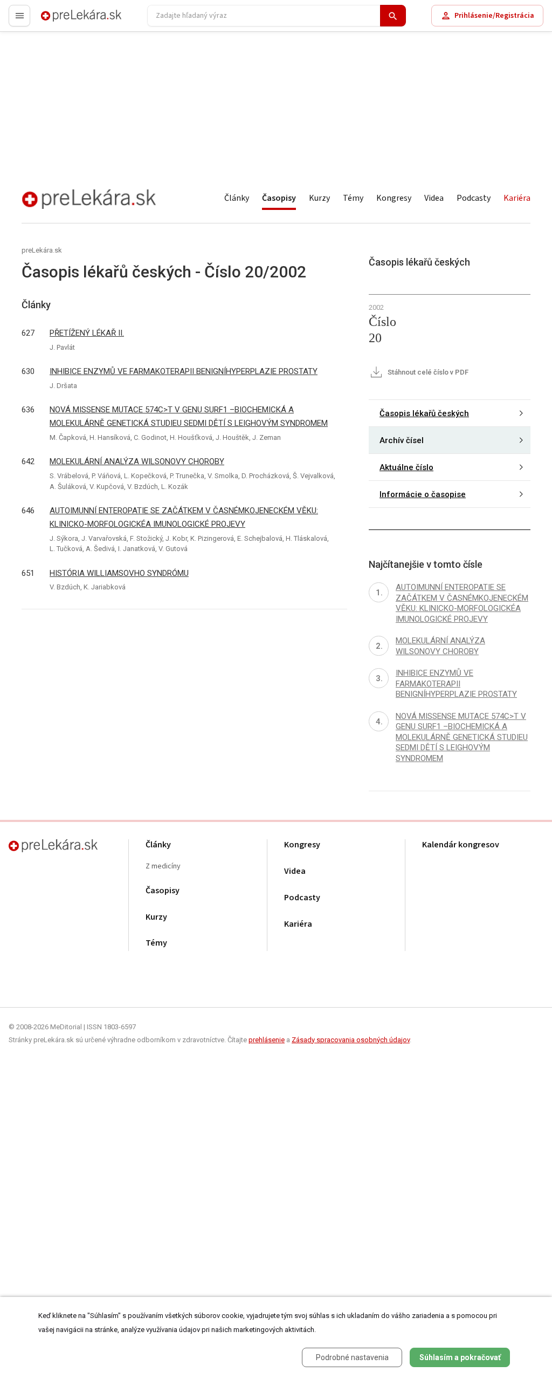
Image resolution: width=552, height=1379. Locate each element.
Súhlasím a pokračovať (460, 1357)
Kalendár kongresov (460, 845)
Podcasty (474, 198)
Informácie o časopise (423, 494)
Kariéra (516, 198)
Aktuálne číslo (406, 467)
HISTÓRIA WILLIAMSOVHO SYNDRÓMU (119, 573)
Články (236, 198)
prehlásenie (267, 1040)
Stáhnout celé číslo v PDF (427, 372)
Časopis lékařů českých (424, 413)
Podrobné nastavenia (352, 1357)
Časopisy (279, 198)
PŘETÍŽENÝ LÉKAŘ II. (87, 333)
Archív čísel (402, 440)
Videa (434, 198)
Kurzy (319, 198)
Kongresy (393, 198)
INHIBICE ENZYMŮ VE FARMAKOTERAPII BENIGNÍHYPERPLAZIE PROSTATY (184, 371)
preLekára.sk (62, 20)
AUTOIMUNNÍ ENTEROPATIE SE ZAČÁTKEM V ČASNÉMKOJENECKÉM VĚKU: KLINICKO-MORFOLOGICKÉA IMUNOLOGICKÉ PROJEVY (184, 517)
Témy (353, 198)
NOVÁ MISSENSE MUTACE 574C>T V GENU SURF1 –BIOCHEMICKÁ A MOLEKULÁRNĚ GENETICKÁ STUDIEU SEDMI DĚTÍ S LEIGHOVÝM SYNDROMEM (189, 416)
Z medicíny (163, 866)
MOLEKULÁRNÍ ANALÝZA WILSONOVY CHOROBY (137, 461)
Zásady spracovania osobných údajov (351, 1040)
